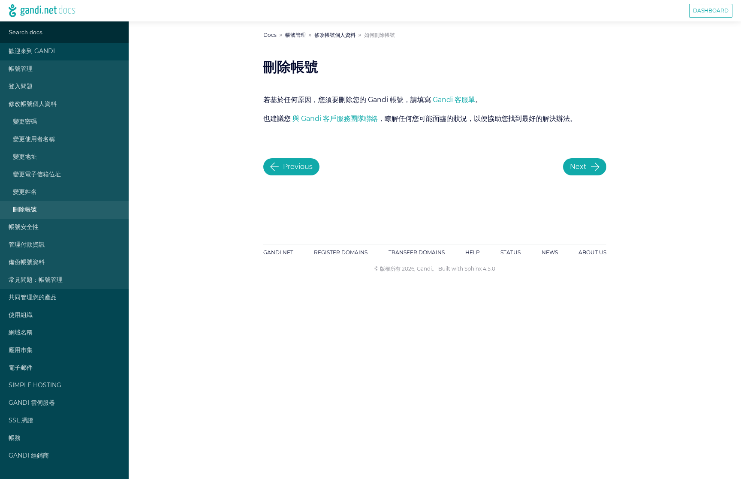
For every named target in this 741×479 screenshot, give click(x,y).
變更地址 (25, 157)
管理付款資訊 (27, 245)
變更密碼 (25, 122)
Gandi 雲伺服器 (32, 403)
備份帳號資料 (27, 262)
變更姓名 (25, 192)
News (550, 252)
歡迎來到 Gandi (32, 51)
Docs (270, 35)
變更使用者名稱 (34, 139)
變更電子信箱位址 (37, 175)
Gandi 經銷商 (29, 456)
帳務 (15, 438)
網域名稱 (21, 333)
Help (472, 252)
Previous (298, 166)
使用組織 (21, 315)
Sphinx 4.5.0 (479, 268)
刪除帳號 (25, 210)
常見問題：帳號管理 (36, 280)
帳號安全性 (24, 227)
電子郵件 (21, 368)
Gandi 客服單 (454, 99)
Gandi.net (278, 252)
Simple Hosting (35, 386)
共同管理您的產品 (33, 298)
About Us (592, 252)
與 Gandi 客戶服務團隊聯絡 (335, 118)
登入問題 (21, 87)
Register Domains (340, 252)
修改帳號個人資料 (33, 104)
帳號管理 (21, 69)
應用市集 (21, 350)
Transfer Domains (417, 252)
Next (578, 166)
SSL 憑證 (21, 421)
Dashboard (711, 10)
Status (510, 252)
